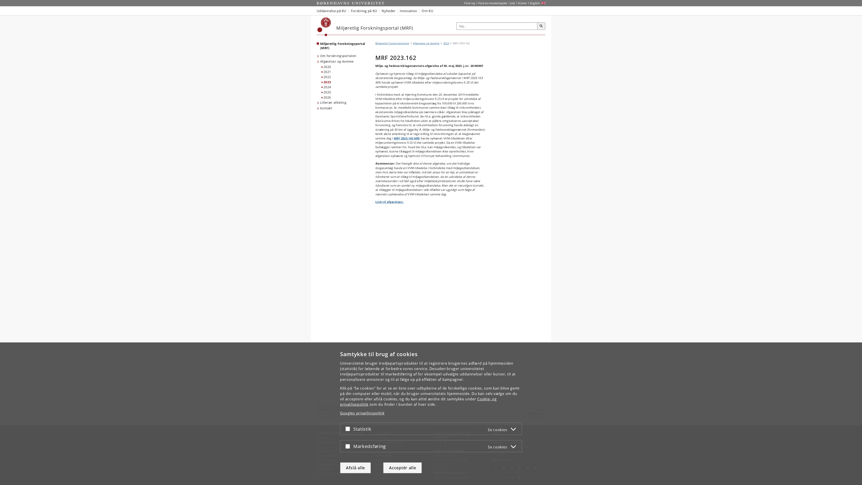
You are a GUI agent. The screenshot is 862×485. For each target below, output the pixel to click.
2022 (327, 77)
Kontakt (326, 108)
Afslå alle (355, 467)
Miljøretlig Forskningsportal (392, 43)
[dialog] (431, 413)
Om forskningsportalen (338, 56)
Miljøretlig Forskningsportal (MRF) (342, 46)
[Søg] (541, 26)
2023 (327, 82)
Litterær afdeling (333, 102)
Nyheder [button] (388, 11)
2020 (327, 67)
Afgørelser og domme (337, 61)
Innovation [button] (408, 11)
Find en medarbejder (493, 3)
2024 (327, 87)
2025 (327, 92)
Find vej (469, 3)
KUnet (522, 3)
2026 (327, 97)
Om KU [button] (427, 11)
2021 (327, 72)
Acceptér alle (402, 467)
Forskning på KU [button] (364, 11)
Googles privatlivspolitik (362, 413)
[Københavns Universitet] (324, 27)
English (535, 3)
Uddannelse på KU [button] (331, 11)
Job (512, 3)
